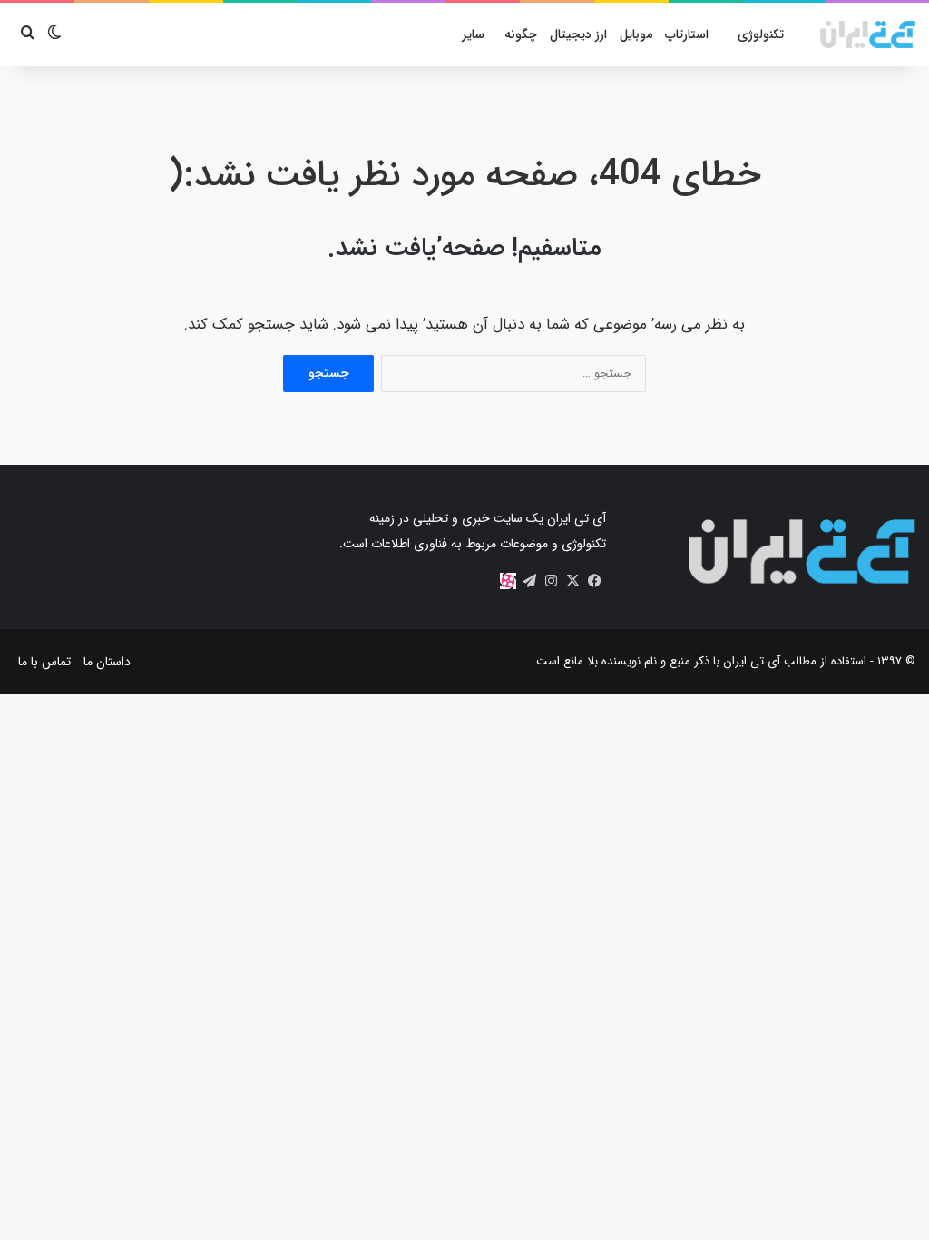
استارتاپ (687, 34)
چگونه (520, 34)
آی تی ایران (751, 661)
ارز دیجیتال (578, 34)
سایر (473, 34)
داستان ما (107, 662)
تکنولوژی (761, 34)
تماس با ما (44, 662)
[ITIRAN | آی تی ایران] (867, 34)
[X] (573, 581)
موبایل (636, 34)
